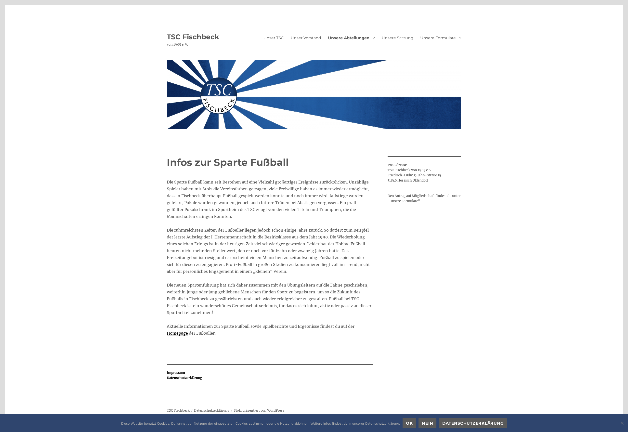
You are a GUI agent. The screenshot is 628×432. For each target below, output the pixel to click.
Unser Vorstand (306, 38)
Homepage (177, 333)
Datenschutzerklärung (211, 410)
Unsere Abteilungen (348, 38)
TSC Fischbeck (193, 37)
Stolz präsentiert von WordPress (259, 410)
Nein (427, 423)
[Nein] (621, 423)
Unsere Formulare (438, 38)
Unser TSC (273, 38)
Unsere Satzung (397, 38)
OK (409, 423)
